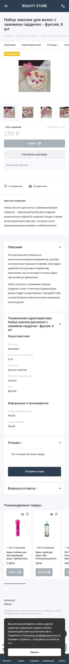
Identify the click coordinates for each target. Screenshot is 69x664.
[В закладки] (27, 514)
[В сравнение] (22, 514)
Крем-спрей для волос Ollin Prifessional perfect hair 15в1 (46, 555)
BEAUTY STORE (34, 6)
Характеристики (31, 44)
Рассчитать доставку (34, 154)
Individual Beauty (9, 602)
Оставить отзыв (34, 471)
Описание (9, 44)
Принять (34, 652)
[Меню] (6, 6)
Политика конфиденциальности (41, 635)
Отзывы (53, 44)
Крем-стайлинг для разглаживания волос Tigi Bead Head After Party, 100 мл (17, 555)
